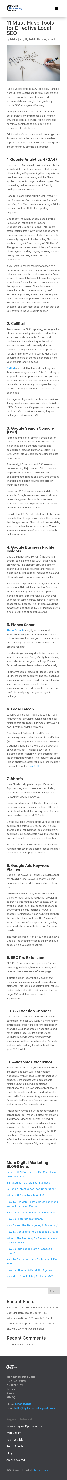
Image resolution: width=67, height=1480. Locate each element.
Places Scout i (15, 630)
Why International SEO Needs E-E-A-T (29, 1318)
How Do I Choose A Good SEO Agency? (30, 1270)
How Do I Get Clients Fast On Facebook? (31, 1212)
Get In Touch (14, 1446)
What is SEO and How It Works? (25, 1195)
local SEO (33, 765)
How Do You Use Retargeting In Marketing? (33, 1225)
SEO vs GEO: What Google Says (25, 1328)
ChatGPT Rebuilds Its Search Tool (27, 1312)
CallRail (11, 368)
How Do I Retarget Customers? (25, 1218)
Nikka (13, 39)
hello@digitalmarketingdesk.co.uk (34, 1408)
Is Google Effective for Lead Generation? (31, 1188)
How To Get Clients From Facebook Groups (32, 1231)
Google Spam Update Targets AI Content (31, 1323)
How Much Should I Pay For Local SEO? (30, 1276)
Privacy (37, 1470)
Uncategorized (46, 39)
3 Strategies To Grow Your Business (28, 1182)
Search (54, 1290)
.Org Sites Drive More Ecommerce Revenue (32, 1307)
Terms (45, 1470)
